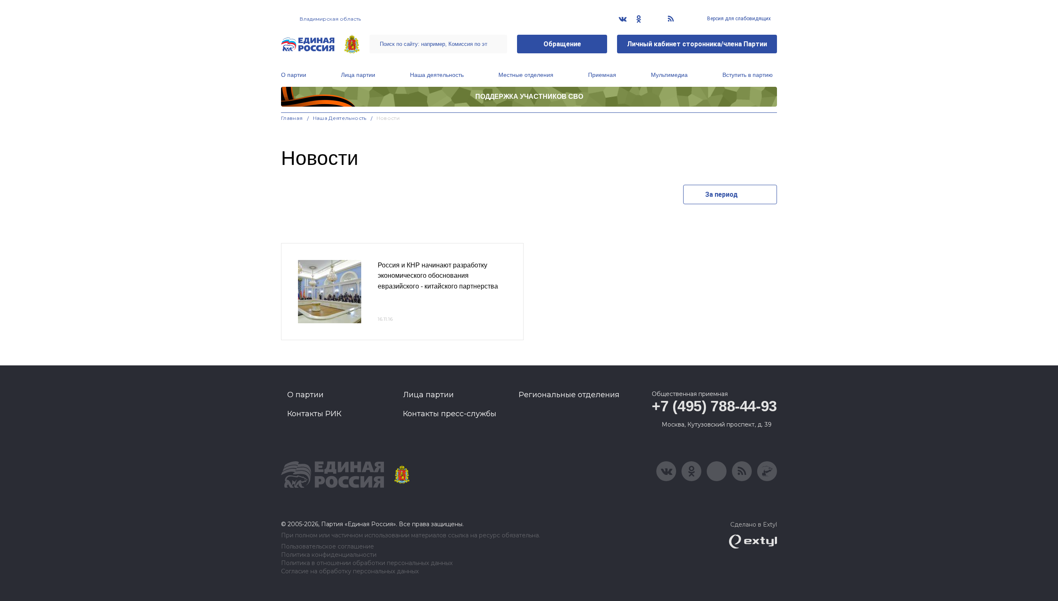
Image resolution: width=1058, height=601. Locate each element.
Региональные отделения (569, 394)
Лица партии (358, 75)
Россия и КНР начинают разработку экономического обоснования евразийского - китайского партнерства (438, 276)
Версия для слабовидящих (738, 18)
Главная (292, 118)
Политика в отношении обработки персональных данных (367, 563)
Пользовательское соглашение (327, 546)
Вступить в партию (747, 75)
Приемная (602, 75)
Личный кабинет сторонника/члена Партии (697, 44)
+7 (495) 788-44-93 (714, 406)
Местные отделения (525, 75)
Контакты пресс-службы (449, 413)
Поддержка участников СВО (529, 96)
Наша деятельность (437, 75)
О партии (293, 75)
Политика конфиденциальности (328, 554)
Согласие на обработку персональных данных (350, 571)
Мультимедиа (669, 75)
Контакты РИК (314, 413)
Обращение (562, 44)
